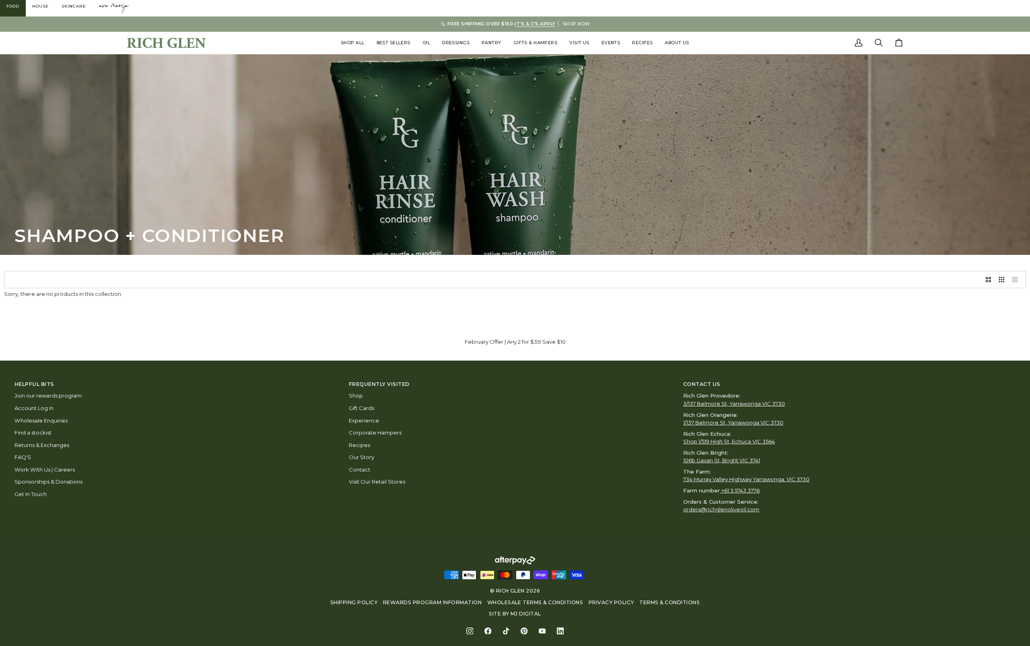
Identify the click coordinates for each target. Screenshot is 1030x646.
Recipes (359, 445)
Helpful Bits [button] (34, 384)
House (40, 6)
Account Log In (34, 408)
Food (12, 6)
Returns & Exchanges (41, 445)
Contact (359, 469)
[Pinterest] (524, 631)
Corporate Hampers (375, 432)
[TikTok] (506, 631)
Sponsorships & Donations (48, 481)
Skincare (74, 6)
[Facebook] (488, 631)
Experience (364, 420)
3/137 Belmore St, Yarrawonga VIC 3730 (734, 403)
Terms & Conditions (669, 602)
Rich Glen (510, 591)
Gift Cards (361, 408)
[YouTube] (542, 631)
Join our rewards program (48, 395)
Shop (356, 395)
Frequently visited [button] (379, 384)
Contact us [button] (701, 384)
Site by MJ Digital (515, 614)
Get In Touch (30, 494)
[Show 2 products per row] (988, 279)
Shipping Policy (353, 602)
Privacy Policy (611, 602)
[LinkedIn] (560, 631)
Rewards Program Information (432, 602)
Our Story (361, 457)
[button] (353, 43)
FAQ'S (22, 457)
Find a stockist (33, 432)
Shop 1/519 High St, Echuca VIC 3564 (729, 441)
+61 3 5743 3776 (740, 490)
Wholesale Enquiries (41, 420)
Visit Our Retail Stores (377, 481)
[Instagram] (470, 631)
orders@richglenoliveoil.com (721, 509)
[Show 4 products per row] (1017, 279)
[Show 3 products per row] (1001, 279)
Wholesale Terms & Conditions (535, 602)
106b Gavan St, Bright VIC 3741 (721, 460)
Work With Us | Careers (44, 469)
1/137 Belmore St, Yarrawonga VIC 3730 (733, 422)
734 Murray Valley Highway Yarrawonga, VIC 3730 (746, 479)
